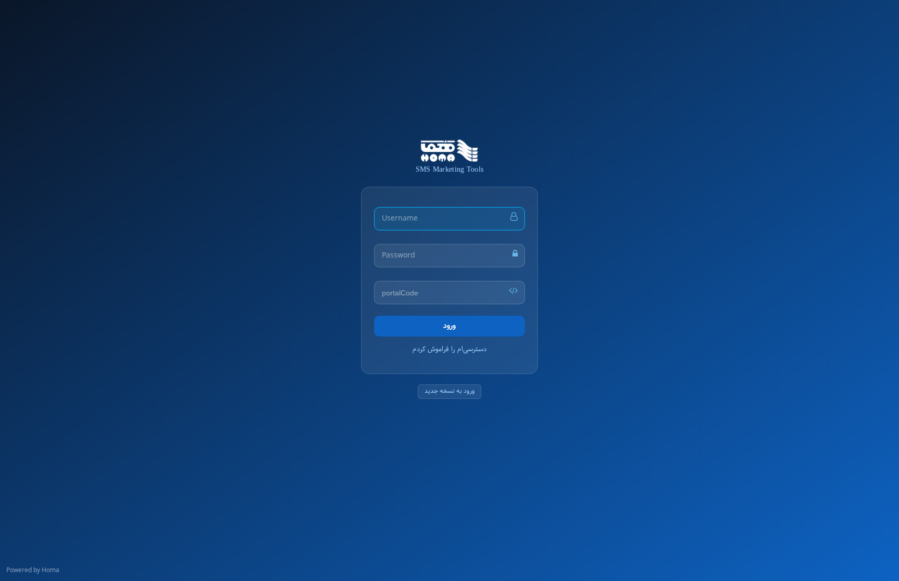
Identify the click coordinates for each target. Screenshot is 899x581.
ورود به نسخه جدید (449, 391)
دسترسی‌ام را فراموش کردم (449, 349)
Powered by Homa (32, 571)
